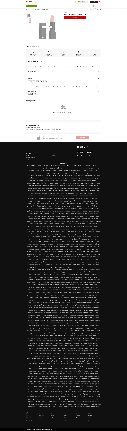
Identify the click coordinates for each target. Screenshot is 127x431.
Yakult (89, 417)
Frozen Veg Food (29, 420)
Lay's (89, 420)
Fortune (90, 419)
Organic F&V (28, 417)
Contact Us (54, 149)
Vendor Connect (55, 155)
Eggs (52, 417)
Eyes (27, 129)
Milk (27, 415)
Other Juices (41, 419)
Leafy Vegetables (54, 419)
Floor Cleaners (29, 419)
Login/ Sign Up (94, 2)
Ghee (52, 413)
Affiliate (27, 155)
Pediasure (90, 415)
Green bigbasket (29, 151)
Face (31, 129)
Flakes (52, 415)
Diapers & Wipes (42, 420)
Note (65, 12)
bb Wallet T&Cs (55, 153)
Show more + (63, 424)
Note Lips (32, 133)
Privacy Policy (29, 153)
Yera (77, 417)
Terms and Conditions (30, 157)
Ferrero (77, 420)
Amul (65, 413)
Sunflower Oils (29, 413)
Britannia (65, 419)
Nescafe (77, 413)
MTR (89, 413)
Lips (34, 129)
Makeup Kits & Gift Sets (53, 129)
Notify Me (75, 17)
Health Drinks (41, 415)
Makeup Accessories (41, 129)
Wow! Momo (78, 419)
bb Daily (28, 159)
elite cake (78, 415)
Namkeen (41, 417)
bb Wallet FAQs (55, 151)
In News (28, 149)
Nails (60, 129)
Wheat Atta (41, 413)
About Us (28, 148)
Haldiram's (66, 420)
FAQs (53, 148)
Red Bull (65, 415)
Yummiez (65, 417)
